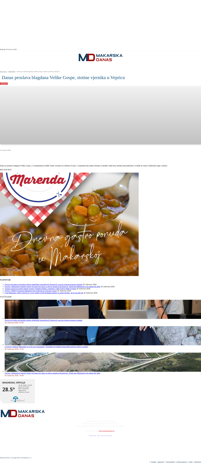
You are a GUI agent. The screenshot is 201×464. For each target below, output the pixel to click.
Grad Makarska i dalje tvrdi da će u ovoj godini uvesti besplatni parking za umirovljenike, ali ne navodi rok (44, 293)
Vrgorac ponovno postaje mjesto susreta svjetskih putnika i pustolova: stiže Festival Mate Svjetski (40, 289)
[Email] (45, 156)
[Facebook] (187, 49)
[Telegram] (54, 156)
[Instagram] (189, 49)
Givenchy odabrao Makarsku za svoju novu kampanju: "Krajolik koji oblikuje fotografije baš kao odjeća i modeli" (46, 347)
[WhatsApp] (37, 156)
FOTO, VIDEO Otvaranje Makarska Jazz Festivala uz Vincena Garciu (31, 291)
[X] (29, 156)
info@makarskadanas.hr (106, 431)
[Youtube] (195, 49)
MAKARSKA (11, 72)
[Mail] (192, 49)
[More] (62, 156)
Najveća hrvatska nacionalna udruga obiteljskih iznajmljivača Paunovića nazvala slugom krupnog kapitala (43, 284)
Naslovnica (3, 72)
